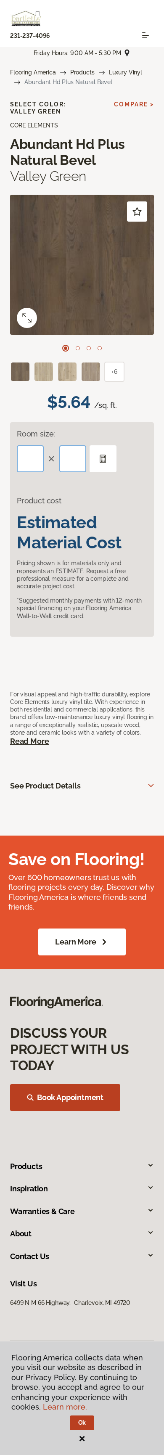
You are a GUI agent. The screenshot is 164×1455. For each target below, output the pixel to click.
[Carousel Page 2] (78, 348)
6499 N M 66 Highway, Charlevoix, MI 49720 (70, 1302)
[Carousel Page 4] (100, 348)
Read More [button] (29, 741)
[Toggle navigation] (145, 35)
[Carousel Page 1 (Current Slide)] (65, 348)
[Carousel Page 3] (89, 348)
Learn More (75, 941)
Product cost (39, 500)
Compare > (134, 104)
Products (82, 72)
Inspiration (29, 1188)
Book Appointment (70, 1097)
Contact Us (29, 1256)
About (21, 1233)
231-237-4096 (30, 35)
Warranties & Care (42, 1211)
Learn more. (65, 1406)
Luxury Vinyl (125, 72)
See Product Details (45, 785)
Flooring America (33, 72)
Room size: (36, 433)
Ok (82, 1422)
